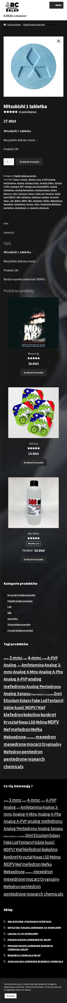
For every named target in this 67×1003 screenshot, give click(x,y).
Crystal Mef (49, 694)
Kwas (6, 200)
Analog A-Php (51, 671)
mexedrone (19, 204)
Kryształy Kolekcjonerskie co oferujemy (34, 927)
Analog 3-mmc (32, 183)
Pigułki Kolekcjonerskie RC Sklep (29, 939)
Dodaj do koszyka (29, 161)
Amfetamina (10, 183)
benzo (33, 694)
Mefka (46, 200)
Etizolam (23, 193)
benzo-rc (41, 694)
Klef (19, 197)
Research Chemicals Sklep (24, 955)
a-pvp (44, 658)
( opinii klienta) (27, 111)
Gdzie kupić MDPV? (21, 707)
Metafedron (30, 738)
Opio (37, 204)
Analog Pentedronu (24, 190)
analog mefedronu (44, 821)
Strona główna (14, 24)
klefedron (26, 197)
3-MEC (25, 659)
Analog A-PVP (17, 186)
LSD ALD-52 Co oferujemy (23, 933)
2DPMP (6, 659)
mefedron (37, 200)
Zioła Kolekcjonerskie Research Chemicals (35, 961)
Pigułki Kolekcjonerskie (34, 24)
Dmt (15, 193)
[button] (58, 41)
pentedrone (20, 207)
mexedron (8, 204)
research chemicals (39, 207)
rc (28, 207)
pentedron (9, 207)
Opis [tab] (6, 223)
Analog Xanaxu (42, 190)
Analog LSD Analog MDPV (37, 186)
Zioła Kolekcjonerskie (18, 624)
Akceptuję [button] (11, 996)
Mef (30, 200)
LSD (12, 200)
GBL (9, 612)
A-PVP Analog (48, 179)
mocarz (30, 204)
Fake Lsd (40, 193)
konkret (45, 197)
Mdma (18, 200)
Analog (20, 183)
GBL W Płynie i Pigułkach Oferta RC (30, 921)
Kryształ (54, 197)
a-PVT (19, 666)
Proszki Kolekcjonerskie (20, 630)
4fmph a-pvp (35, 179)
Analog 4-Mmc (47, 183)
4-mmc (24, 179)
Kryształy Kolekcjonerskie (21, 595)
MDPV (24, 200)
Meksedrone (56, 200)
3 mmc (16, 179)
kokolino (36, 197)
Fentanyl (49, 193)
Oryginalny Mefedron (50, 204)
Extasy (31, 193)
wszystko (12, 618)
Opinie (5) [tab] (9, 232)
